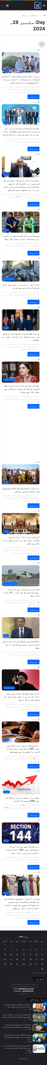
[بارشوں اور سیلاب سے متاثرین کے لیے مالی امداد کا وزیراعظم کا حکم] (39, 1007)
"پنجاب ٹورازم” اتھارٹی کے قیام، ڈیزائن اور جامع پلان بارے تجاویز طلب (20, 540)
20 (17, 959)
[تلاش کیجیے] (44, 6)
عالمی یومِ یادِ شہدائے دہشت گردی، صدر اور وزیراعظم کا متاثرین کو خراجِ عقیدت (16, 1048)
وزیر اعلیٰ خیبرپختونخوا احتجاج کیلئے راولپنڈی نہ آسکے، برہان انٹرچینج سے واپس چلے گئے (20, 79)
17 (36, 959)
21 (11, 959)
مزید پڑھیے (33, 97)
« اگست (42, 973)
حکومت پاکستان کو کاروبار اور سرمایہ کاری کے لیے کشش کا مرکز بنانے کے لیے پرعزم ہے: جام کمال (21, 131)
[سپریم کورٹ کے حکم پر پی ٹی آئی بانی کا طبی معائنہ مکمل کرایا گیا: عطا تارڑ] (39, 1038)
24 (36, 964)
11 (30, 954)
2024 (33, 15)
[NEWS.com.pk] (37, 5)
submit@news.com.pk (26, 989)
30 (42, 969)
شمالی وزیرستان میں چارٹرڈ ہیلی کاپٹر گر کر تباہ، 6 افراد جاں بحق (21, 592)
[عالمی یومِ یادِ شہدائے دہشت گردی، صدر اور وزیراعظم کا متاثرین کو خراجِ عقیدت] (39, 1048)
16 (42, 959)
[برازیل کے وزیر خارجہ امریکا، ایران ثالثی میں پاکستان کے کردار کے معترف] (39, 1017)
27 (17, 964)
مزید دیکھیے (23, 1058)
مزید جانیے (23, 993)
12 (24, 954)
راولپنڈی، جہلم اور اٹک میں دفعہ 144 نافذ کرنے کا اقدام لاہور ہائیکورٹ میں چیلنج (23, 748)
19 (24, 959)
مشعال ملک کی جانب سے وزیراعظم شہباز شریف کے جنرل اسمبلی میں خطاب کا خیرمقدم (21, 388)
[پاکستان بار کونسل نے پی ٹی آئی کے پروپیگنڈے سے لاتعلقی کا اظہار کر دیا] (39, 1027)
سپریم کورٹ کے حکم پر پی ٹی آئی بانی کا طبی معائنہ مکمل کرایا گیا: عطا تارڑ (17, 1037)
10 (36, 954)
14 (11, 954)
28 (11, 964)
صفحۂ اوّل (40, 15)
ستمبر (28, 15)
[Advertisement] (23, 433)
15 (5, 954)
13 (17, 954)
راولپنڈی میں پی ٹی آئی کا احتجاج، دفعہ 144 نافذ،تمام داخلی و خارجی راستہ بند (22, 849)
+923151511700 (27, 991)
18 (30, 959)
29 (5, 964)
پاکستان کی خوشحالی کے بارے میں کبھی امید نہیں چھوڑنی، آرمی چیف (20, 644)
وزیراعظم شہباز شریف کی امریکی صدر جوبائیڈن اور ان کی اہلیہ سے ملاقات (20, 336)
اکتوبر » (35, 973)
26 (24, 964)
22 (5, 959)
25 (30, 964)
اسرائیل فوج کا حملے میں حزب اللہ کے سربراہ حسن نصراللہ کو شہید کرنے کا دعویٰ (21, 696)
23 (42, 964)
